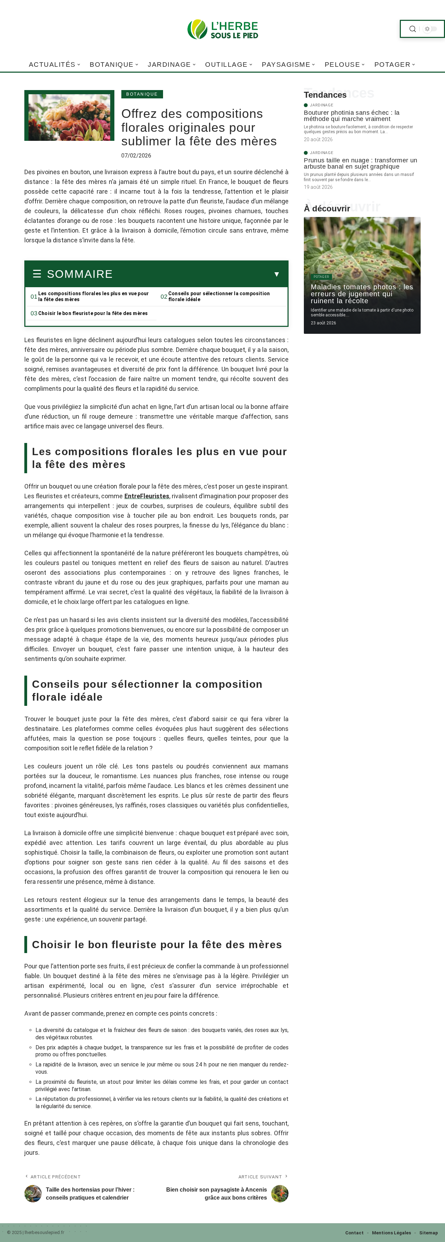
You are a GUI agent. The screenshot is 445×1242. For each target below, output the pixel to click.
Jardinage (321, 105)
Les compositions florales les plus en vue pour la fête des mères (93, 296)
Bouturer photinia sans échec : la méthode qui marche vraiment (351, 115)
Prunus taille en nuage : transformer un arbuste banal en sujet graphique (361, 163)
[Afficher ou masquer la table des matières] (197, 274)
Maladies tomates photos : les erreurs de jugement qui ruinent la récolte (362, 294)
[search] (413, 29)
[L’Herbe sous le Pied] (222, 29)
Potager (321, 277)
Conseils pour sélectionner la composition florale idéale (219, 296)
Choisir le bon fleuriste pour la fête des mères (93, 313)
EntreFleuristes (146, 496)
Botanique (142, 94)
